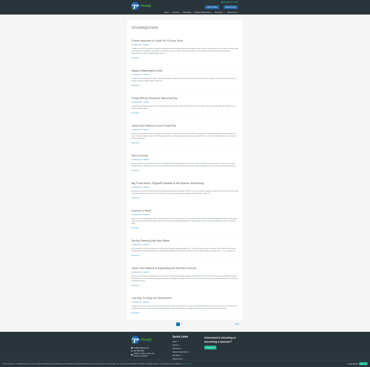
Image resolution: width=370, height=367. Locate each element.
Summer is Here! (141, 210)
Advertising (186, 12)
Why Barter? (219, 12)
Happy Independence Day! (147, 70)
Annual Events (232, 12)
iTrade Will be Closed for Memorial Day (154, 98)
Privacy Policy (187, 364)
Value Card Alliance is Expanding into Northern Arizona (164, 268)
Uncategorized (137, 45)
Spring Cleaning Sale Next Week (150, 240)
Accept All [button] (363, 363)
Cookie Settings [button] (353, 364)
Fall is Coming (140, 155)
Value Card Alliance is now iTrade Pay (154, 125)
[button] (167, 12)
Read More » (136, 58)
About (166, 12)
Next (237, 324)
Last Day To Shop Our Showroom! (152, 297)
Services (176, 12)
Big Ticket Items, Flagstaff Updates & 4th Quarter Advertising (168, 183)
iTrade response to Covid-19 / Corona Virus (157, 40)
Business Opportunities (202, 12)
